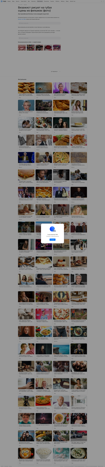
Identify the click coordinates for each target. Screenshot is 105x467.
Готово (52, 239)
